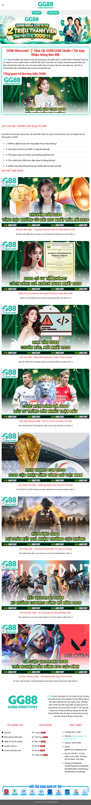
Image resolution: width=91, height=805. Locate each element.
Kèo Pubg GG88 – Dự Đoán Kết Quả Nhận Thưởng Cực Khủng (45, 541)
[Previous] (5, 26)
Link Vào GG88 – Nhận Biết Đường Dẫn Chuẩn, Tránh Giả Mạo (45, 350)
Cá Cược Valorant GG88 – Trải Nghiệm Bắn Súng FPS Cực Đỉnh (45, 669)
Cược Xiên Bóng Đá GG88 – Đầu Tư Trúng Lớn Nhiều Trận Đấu (45, 414)
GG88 (49, 689)
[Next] (86, 26)
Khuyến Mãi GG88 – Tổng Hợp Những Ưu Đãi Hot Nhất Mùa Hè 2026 (45, 222)
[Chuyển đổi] (4, 136)
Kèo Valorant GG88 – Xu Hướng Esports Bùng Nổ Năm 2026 (45, 605)
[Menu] (3, 5)
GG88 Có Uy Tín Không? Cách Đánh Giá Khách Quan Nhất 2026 (45, 286)
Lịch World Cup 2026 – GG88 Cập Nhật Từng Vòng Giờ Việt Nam (45, 478)
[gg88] (45, 5)
